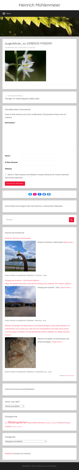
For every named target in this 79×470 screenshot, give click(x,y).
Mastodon (9, 453)
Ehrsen (41, 423)
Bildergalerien (17, 422)
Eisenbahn (48, 423)
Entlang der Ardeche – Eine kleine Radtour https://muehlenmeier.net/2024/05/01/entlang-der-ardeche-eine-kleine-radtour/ (38, 282)
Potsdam (67, 423)
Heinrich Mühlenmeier (39, 4)
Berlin (6, 423)
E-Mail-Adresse (12, 162)
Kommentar (10, 123)
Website (8, 169)
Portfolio (60, 423)
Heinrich (32, 47)
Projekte (8, 426)
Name (8, 156)
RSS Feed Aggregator (69, 375)
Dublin (35, 423)
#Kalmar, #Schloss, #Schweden (18, 238)
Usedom (14, 426)
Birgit (29, 423)
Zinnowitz (19, 426)
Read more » (69, 242)
